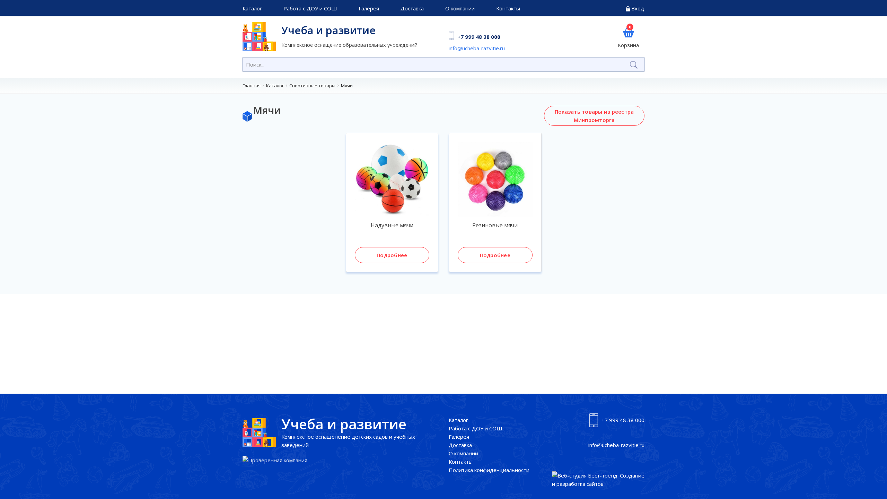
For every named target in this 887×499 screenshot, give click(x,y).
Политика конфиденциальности (489, 469)
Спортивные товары (312, 85)
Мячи (347, 85)
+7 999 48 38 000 (478, 36)
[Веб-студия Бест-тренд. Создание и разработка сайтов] (598, 479)
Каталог (252, 8)
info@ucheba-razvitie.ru (477, 48)
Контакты (508, 8)
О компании (460, 8)
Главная (252, 85)
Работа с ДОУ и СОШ (310, 8)
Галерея (369, 8)
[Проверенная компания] (275, 460)
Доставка (412, 8)
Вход (637, 8)
